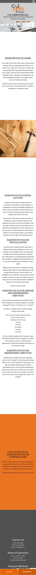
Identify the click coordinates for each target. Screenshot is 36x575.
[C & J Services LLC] (18, 8)
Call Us (9, 572)
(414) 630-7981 (20, 545)
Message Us (27, 572)
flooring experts (21, 68)
